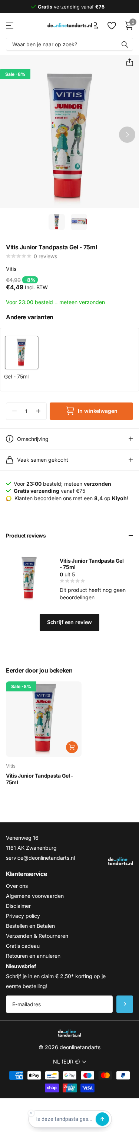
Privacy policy (23, 916)
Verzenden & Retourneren (37, 936)
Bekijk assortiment (10, 25)
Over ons (17, 886)
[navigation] (57, 222)
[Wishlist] (111, 25)
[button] (126, 62)
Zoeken (125, 44)
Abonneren (124, 1004)
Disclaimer (18, 906)
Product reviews (26, 535)
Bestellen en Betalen (30, 926)
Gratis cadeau (23, 946)
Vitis (11, 269)
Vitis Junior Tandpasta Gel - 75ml (39, 778)
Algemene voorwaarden (35, 896)
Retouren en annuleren (33, 956)
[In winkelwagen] (72, 747)
